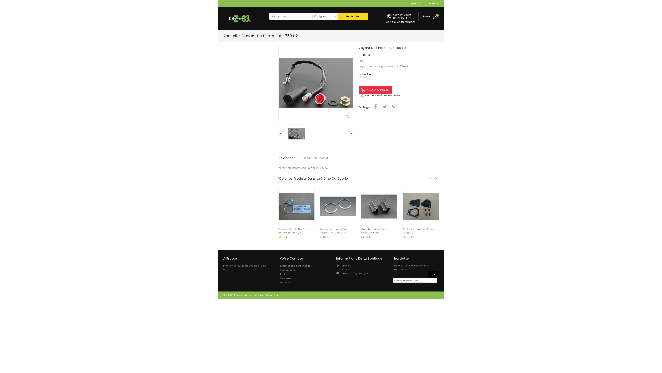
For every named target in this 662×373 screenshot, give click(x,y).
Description (286, 158)
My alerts (285, 282)
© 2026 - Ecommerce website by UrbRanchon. (251, 295)
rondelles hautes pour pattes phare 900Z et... (334, 230)
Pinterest (393, 106)
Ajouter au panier (377, 90)
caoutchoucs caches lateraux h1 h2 (375, 230)
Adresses (285, 278)
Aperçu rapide (300, 222)
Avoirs (283, 274)
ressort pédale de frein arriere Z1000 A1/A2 (293, 230)
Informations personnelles (296, 265)
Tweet (384, 106)
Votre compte (291, 258)
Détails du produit (315, 158)
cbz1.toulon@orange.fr (355, 273)
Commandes (288, 270)
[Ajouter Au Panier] (293, 222)
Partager (375, 106)
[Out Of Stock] (417, 222)
